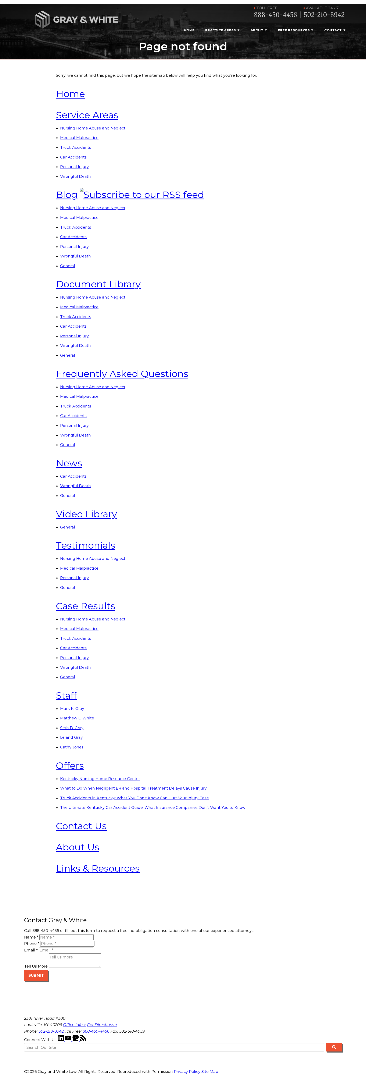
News (69, 463)
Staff (66, 695)
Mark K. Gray (72, 708)
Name (31, 937)
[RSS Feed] (83, 1039)
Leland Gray (71, 737)
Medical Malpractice (79, 137)
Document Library (98, 284)
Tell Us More (36, 966)
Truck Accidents (75, 147)
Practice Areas (220, 30)
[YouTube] (68, 1039)
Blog (67, 194)
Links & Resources (98, 868)
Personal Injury (74, 166)
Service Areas (87, 115)
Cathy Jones (71, 747)
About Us (77, 847)
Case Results (85, 606)
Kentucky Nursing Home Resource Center (100, 778)
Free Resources (294, 30)
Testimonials (85, 545)
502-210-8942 (324, 14)
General (67, 266)
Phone (31, 943)
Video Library (86, 514)
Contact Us (81, 826)
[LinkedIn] (61, 1039)
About (257, 30)
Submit (36, 975)
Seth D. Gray (71, 728)
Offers (70, 765)
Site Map (209, 1071)
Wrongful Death (75, 176)
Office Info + (74, 1024)
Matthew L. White (77, 718)
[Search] (334, 1047)
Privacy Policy (187, 1071)
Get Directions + (102, 1024)
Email (31, 950)
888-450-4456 (275, 14)
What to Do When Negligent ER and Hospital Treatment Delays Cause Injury (133, 788)
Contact (333, 30)
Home (189, 30)
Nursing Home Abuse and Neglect (92, 128)
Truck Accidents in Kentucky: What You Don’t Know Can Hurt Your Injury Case (134, 798)
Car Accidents (73, 157)
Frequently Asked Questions (122, 373)
